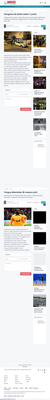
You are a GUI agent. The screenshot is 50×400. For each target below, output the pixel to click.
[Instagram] (42, 370)
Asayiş (11, 10)
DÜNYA (16, 377)
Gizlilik (26, 388)
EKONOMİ (6, 377)
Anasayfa (7, 10)
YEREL (27, 376)
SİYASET (5, 379)
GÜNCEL (5, 376)
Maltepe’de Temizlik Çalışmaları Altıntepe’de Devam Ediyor (28, 6)
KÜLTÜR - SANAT (18, 383)
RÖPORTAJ (28, 377)
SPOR (11, 188)
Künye (10, 388)
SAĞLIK (16, 379)
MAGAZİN (6, 383)
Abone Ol (29, 26)
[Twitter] (38, 370)
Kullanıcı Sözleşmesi (33, 388)
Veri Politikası (7, 389)
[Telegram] (44, 372)
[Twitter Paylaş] (42, 26)
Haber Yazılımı (28, 369)
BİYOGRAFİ (28, 379)
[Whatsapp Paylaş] (44, 26)
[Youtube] (44, 370)
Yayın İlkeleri (15, 388)
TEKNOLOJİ (17, 381)
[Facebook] (40, 370)
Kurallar (21, 388)
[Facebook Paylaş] (44, 28)
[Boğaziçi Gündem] (10, 2)
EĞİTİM (16, 376)
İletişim (5, 388)
